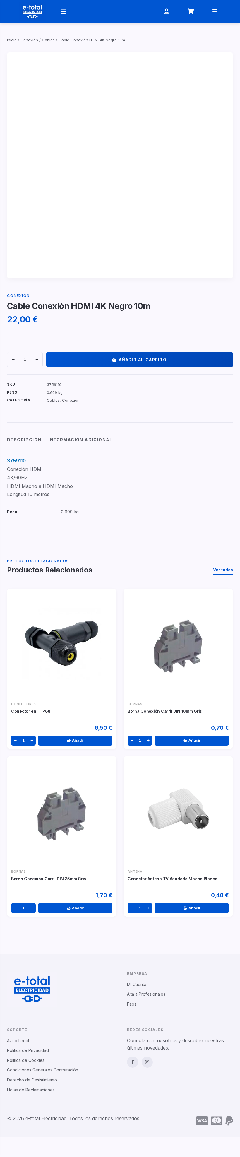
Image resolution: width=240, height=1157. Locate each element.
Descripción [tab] (24, 439)
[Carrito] (191, 12)
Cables (48, 39)
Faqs (131, 1004)
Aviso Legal (18, 1040)
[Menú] (215, 12)
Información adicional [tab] (80, 439)
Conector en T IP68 (31, 711)
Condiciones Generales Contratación (42, 1069)
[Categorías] (63, 12)
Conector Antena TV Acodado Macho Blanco (172, 878)
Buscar (137, 17)
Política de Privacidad (28, 1050)
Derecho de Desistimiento (32, 1079)
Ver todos (223, 569)
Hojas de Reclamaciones (31, 1089)
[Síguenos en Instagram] (147, 1062)
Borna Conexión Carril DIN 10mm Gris (165, 711)
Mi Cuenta (136, 984)
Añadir (78, 740)
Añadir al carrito (143, 359)
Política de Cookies (25, 1060)
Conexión (29, 39)
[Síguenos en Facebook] (132, 1062)
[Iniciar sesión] (167, 12)
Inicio (12, 39)
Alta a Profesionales (146, 994)
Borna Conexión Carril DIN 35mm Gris (48, 878)
